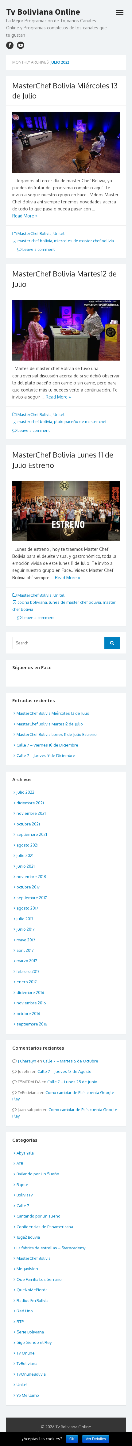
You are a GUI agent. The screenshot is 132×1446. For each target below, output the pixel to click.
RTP (20, 1321)
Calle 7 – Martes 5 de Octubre (70, 1061)
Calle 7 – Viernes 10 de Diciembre (47, 745)
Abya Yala (25, 1153)
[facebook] (10, 45)
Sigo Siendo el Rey (34, 1342)
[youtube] (20, 45)
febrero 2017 (28, 971)
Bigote (22, 1184)
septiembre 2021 (32, 834)
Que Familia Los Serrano (39, 1279)
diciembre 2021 (30, 802)
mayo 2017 (26, 939)
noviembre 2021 (31, 813)
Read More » (24, 215)
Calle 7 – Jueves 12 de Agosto (64, 1071)
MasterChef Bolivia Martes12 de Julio (50, 723)
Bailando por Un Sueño (38, 1173)
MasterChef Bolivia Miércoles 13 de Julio (53, 713)
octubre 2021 (28, 823)
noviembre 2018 (31, 876)
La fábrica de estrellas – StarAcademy (51, 1247)
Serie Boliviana (30, 1331)
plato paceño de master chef (80, 421)
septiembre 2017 (32, 897)
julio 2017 (25, 918)
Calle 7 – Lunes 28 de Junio (72, 1081)
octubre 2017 (28, 886)
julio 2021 (25, 855)
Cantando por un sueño (38, 1216)
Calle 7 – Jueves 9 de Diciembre (46, 755)
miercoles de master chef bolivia (84, 240)
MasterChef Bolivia (34, 233)
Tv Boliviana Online (43, 11)
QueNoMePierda (32, 1289)
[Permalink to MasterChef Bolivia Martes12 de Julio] (66, 330)
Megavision (27, 1268)
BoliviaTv (25, 1194)
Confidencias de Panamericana (45, 1226)
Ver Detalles (96, 1439)
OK (72, 1439)
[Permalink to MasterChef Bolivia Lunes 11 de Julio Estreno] (66, 511)
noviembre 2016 (31, 1002)
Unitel (58, 233)
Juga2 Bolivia (28, 1237)
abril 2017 (25, 950)
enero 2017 (27, 981)
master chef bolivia (34, 240)
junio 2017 (26, 929)
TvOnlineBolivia (31, 1374)
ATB (20, 1163)
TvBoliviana (27, 1363)
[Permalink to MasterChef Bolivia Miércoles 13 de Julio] (66, 142)
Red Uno (25, 1310)
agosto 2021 (27, 845)
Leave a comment (38, 249)
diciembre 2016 (30, 992)
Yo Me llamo (28, 1395)
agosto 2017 (27, 908)
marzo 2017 (27, 960)
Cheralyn (28, 1061)
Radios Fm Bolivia (33, 1300)
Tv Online (26, 1353)
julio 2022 (25, 792)
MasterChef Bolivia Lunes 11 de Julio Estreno (57, 734)
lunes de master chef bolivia (75, 602)
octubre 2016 (28, 1013)
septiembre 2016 (32, 1023)
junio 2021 (26, 866)
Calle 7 (23, 1205)
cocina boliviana (32, 602)
